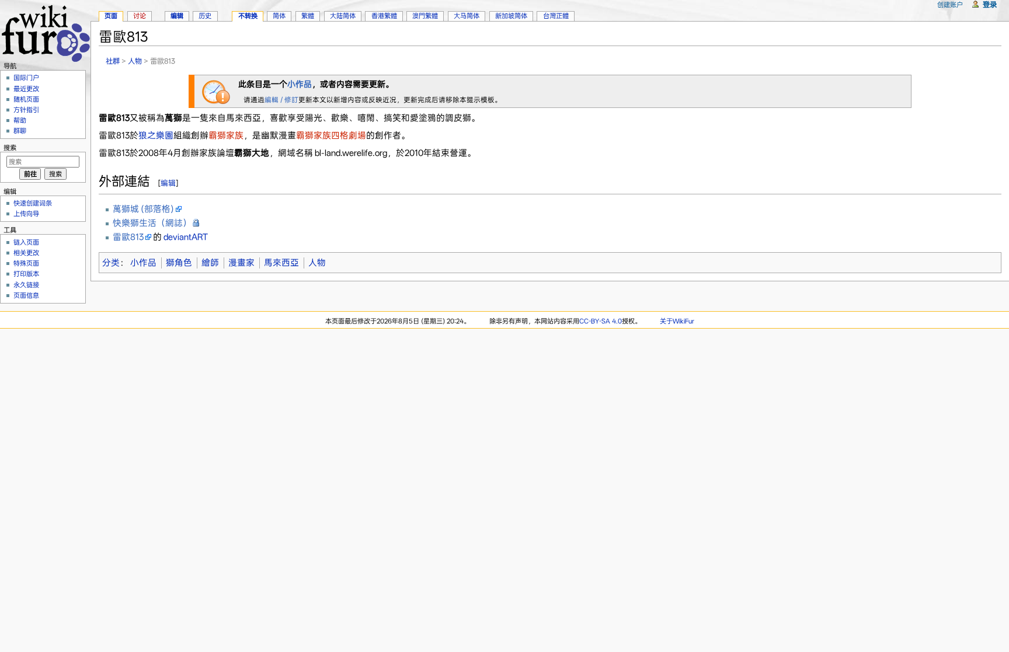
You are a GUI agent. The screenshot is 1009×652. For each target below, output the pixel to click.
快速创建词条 (32, 203)
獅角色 (179, 262)
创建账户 (950, 5)
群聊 (19, 131)
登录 (990, 4)
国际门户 (26, 78)
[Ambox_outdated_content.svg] (216, 90)
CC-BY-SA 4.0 (600, 321)
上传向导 (26, 214)
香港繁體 (384, 16)
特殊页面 (26, 263)
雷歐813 (128, 237)
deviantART (185, 237)
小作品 (299, 84)
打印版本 (26, 274)
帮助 (19, 120)
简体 (279, 16)
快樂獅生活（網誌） (152, 223)
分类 (111, 262)
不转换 (248, 16)
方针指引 (26, 110)
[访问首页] (45, 32)
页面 (111, 16)
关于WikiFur (677, 321)
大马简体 (466, 16)
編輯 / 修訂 (281, 100)
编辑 (168, 183)
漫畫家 (241, 262)
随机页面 (26, 99)
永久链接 (26, 285)
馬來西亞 (281, 262)
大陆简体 (343, 16)
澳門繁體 (425, 16)
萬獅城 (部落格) (143, 209)
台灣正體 (556, 16)
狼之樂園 (155, 135)
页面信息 (26, 295)
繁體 (307, 16)
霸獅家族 (225, 135)
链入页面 (26, 242)
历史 (205, 16)
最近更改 (26, 89)
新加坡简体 (511, 16)
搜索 (10, 148)
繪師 (210, 262)
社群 (113, 61)
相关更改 (26, 253)
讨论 (139, 16)
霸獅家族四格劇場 (331, 135)
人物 (135, 61)
